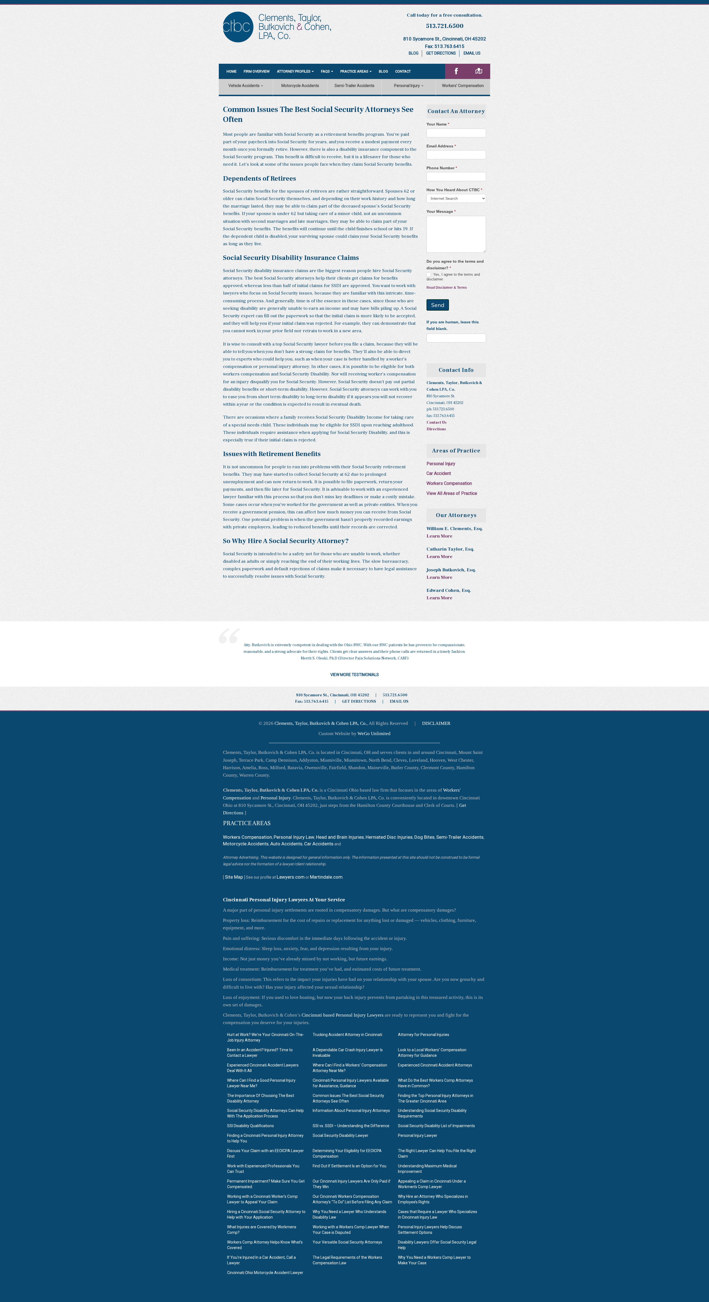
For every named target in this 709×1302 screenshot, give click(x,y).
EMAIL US (399, 701)
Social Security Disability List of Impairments (436, 1126)
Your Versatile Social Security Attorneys (347, 1242)
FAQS (325, 71)
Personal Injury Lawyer (417, 1136)
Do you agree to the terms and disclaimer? (455, 264)
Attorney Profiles (293, 71)
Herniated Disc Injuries (389, 837)
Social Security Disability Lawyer (340, 1136)
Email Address (441, 146)
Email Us (472, 53)
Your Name (438, 124)
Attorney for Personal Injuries (423, 1034)
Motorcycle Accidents (300, 85)
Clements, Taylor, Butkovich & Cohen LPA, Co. (320, 723)
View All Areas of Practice (452, 493)
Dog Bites (424, 837)
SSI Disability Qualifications (250, 1126)
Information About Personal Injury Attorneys (351, 1111)
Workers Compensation (449, 483)
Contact (403, 71)
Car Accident (439, 473)
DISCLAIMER (436, 723)
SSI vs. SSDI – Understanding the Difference (351, 1126)
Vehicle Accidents (244, 85)
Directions (436, 429)
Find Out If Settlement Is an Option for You (349, 1166)
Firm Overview (257, 71)
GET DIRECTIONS (359, 701)
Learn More (439, 536)
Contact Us (436, 422)
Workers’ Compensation (463, 85)
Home (232, 71)
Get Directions (441, 53)
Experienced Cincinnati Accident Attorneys (435, 1065)
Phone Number (442, 168)
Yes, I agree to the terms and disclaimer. (453, 276)
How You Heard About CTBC (454, 190)
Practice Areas (354, 71)
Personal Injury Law (294, 837)
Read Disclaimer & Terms (447, 288)
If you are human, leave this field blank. (453, 325)
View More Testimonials (354, 674)
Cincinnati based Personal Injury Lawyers (343, 1015)
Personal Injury (407, 85)
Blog (413, 53)
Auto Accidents (286, 843)
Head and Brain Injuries (340, 837)
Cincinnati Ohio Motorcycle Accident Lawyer (265, 1272)
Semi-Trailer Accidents (354, 85)
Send (437, 304)
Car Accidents (318, 843)
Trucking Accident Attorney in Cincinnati (347, 1034)
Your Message (441, 211)
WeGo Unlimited (374, 733)
